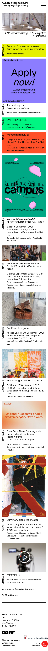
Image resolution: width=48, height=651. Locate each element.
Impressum (15, 640)
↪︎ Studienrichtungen (17, 33)
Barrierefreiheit (8, 646)
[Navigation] (43, 5)
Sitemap (5, 640)
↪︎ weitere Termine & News (18, 589)
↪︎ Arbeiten (39, 35)
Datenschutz (7, 643)
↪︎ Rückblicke (10, 595)
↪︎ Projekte (39, 33)
